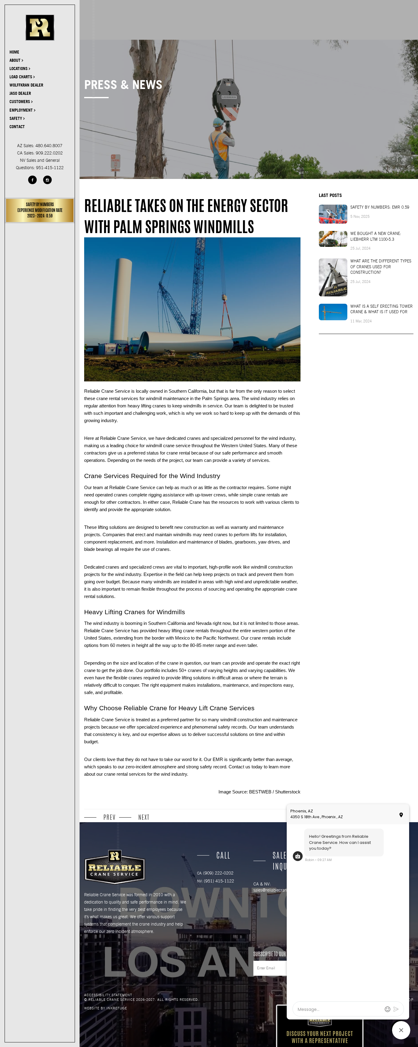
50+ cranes (190, 670)
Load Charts (21, 76)
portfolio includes (161, 670)
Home (14, 52)
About (15, 60)
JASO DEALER (20, 93)
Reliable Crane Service (107, 719)
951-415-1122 (50, 167)
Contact (17, 126)
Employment (21, 110)
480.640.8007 (48, 145)
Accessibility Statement (108, 995)
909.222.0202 (49, 152)
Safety (16, 118)
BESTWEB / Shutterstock (274, 791)
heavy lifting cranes (147, 405)
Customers (20, 101)
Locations (19, 68)
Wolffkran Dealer (26, 85)
